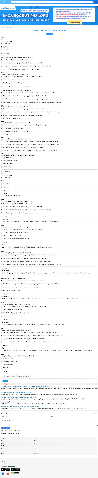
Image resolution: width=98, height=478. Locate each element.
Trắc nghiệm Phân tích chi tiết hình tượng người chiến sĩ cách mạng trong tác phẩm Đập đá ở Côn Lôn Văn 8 (25, 386)
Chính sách (3, 464)
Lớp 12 (35, 438)
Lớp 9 (2, 443)
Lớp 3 (2, 451)
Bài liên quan (5, 384)
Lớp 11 (3, 440)
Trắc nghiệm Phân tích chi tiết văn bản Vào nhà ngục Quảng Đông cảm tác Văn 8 (19, 397)
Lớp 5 (2, 448)
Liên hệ (2, 461)
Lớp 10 (35, 440)
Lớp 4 (35, 448)
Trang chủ (3, 438)
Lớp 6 (35, 445)
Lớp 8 (35, 443)
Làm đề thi (49, 33)
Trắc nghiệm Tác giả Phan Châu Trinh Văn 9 (10, 402)
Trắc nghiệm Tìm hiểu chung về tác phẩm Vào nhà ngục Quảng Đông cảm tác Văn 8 (20, 406)
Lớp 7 (2, 445)
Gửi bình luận (5, 427)
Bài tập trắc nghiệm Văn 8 (7, 27)
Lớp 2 (35, 451)
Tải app (36, 453)
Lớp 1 (2, 453)
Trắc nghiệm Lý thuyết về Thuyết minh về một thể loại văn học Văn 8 (16, 392)
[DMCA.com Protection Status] (15, 474)
